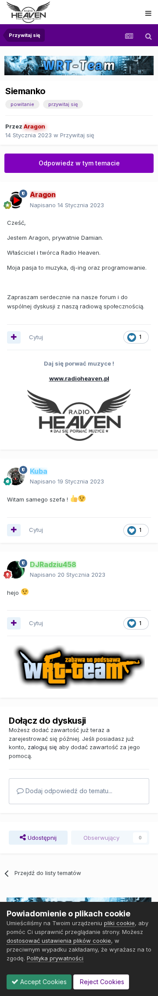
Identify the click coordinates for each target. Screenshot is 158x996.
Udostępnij (41, 837)
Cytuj (36, 337)
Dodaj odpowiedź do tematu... (68, 791)
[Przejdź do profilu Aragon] (16, 200)
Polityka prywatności (55, 958)
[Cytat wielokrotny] (14, 337)
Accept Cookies (42, 981)
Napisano (67, 205)
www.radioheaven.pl (79, 378)
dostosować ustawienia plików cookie (59, 940)
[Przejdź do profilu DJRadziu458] (16, 570)
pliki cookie (119, 922)
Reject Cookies (101, 981)
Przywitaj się (77, 135)
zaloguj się (42, 747)
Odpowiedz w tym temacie (79, 163)
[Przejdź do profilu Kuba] (16, 476)
